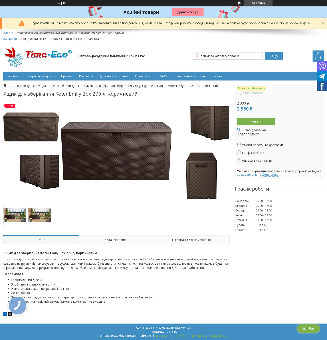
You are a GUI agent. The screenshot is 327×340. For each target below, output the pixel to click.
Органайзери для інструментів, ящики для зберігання (91, 86)
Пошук (273, 56)
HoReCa (162, 76)
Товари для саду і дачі (31, 86)
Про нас (66, 76)
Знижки (217, 76)
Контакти (86, 76)
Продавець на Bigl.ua (163, 332)
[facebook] (5, 314)
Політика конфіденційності (210, 336)
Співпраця (142, 76)
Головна (12, 76)
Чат (312, 328)
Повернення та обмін (189, 76)
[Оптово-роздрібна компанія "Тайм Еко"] (38, 56)
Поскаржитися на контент (172, 336)
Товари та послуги (38, 76)
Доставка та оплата (114, 76)
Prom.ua (185, 328)
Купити (256, 121)
